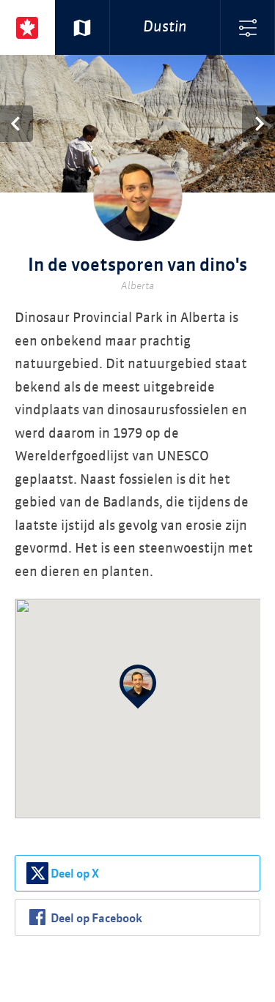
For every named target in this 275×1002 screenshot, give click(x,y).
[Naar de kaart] (82, 27)
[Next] (258, 123)
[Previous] (16, 123)
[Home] (27, 27)
